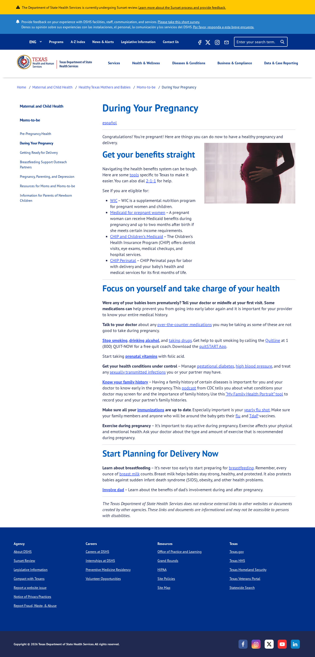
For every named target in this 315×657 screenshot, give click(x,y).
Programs (56, 42)
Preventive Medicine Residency (108, 569)
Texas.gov (237, 551)
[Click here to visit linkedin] (295, 644)
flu (238, 415)
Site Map (164, 587)
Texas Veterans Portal (245, 578)
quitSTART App (212, 346)
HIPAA (162, 569)
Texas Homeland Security (248, 569)
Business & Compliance (235, 63)
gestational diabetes (215, 366)
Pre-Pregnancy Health (35, 134)
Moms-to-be (146, 87)
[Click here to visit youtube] (282, 644)
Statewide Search (242, 587)
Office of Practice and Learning (180, 551)
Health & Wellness (146, 63)
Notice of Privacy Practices (32, 596)
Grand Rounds (168, 560)
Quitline (272, 340)
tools (134, 174)
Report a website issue (30, 587)
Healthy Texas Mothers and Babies (104, 87)
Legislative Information (138, 42)
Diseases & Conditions (188, 63)
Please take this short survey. (179, 22)
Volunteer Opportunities (103, 578)
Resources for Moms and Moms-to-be (47, 186)
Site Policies (166, 578)
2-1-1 (151, 180)
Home (21, 87)
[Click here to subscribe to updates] (227, 43)
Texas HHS (237, 560)
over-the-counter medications (184, 324)
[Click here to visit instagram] (217, 43)
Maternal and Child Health (52, 87)
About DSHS (23, 551)
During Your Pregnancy (36, 143)
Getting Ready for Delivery (39, 152)
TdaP (253, 415)
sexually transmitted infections (138, 372)
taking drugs (180, 340)
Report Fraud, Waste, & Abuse (35, 605)
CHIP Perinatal (123, 260)
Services (114, 63)
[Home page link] (54, 62)
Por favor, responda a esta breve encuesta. (223, 27)
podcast (189, 388)
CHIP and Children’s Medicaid (136, 236)
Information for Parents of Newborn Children (46, 198)
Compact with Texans (29, 578)
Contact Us (171, 42)
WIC (113, 200)
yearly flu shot (257, 409)
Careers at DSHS (97, 551)
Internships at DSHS (100, 560)
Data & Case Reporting (281, 63)
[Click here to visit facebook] (199, 43)
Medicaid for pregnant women (137, 212)
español (109, 122)
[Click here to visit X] (208, 43)
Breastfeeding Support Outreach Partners (43, 164)
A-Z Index (78, 42)
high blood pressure (254, 366)
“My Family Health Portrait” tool (254, 394)
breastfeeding (241, 467)
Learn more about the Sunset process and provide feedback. (182, 7)
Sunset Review (24, 560)
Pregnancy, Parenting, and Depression (47, 176)
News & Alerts (103, 42)
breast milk (129, 473)
